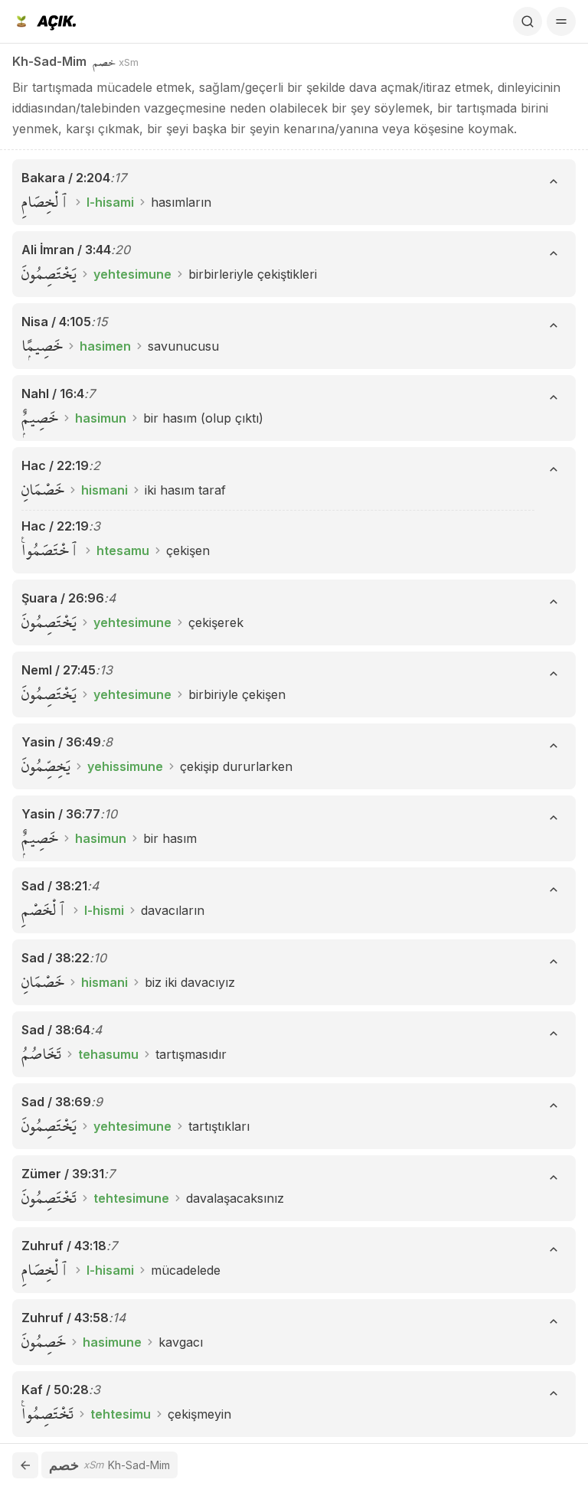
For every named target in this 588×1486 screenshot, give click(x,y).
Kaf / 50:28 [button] (55, 1389)
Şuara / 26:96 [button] (62, 598)
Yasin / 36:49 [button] (61, 742)
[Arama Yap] (527, 21)
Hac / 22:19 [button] (55, 465)
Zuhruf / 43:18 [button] (63, 1245)
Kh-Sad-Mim (49, 61)
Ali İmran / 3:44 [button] (66, 249)
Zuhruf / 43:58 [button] (65, 1317)
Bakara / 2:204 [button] (65, 177)
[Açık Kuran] (44, 21)
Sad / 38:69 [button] (56, 1101)
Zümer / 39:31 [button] (62, 1173)
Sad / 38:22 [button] (55, 957)
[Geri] (25, 1465)
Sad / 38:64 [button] (55, 1029)
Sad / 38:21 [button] (54, 885)
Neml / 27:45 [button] (58, 670)
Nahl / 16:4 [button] (52, 393)
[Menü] (561, 21)
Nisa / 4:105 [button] (56, 321)
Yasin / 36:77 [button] (60, 813)
